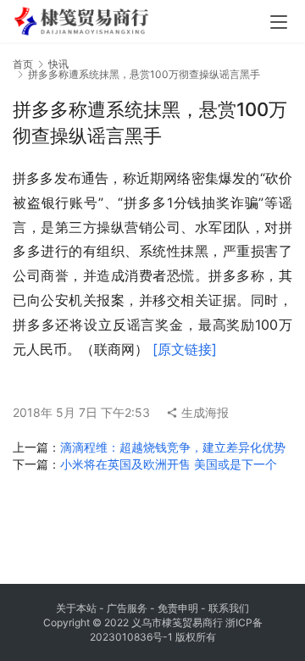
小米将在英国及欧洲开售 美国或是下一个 (168, 464)
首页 (23, 64)
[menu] (279, 22)
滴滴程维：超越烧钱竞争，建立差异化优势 (173, 447)
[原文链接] (184, 349)
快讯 (58, 64)
